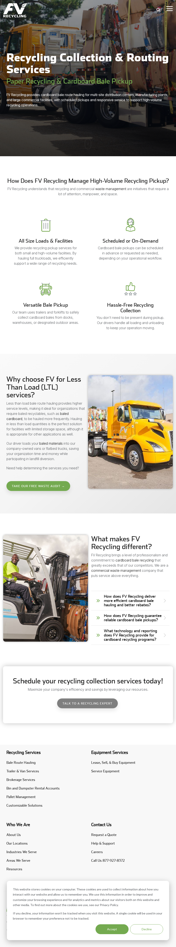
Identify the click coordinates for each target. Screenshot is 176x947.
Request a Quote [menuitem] (104, 835)
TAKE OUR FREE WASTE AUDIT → (38, 486)
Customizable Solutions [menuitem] (24, 805)
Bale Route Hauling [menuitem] (21, 763)
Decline (147, 929)
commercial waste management (116, 570)
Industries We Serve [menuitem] (21, 852)
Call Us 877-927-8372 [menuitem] (108, 860)
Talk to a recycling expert (87, 703)
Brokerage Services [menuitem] (20, 780)
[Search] (158, 10)
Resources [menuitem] (14, 869)
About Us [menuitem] (13, 835)
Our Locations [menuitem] (17, 843)
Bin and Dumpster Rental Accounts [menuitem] (33, 788)
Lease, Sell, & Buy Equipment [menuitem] (113, 763)
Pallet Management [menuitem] (21, 797)
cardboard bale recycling (134, 560)
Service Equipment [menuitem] (105, 771)
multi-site (97, 95)
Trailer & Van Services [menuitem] (22, 771)
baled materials (51, 443)
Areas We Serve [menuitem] (18, 860)
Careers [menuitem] (97, 852)
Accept (112, 929)
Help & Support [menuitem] (103, 843)
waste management (110, 189)
